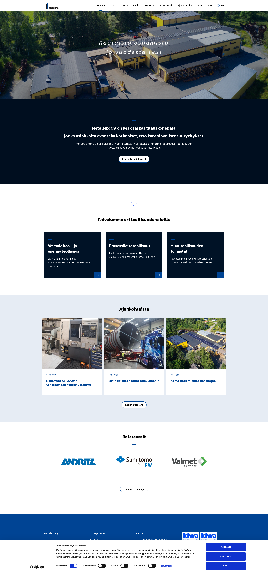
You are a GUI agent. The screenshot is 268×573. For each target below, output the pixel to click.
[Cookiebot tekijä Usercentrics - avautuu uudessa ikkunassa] (37, 567)
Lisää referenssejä (134, 489)
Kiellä (225, 565)
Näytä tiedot (167, 566)
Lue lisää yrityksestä (134, 159)
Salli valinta (225, 556)
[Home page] (68, 5)
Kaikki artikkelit (134, 405)
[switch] (102, 566)
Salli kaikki (226, 547)
